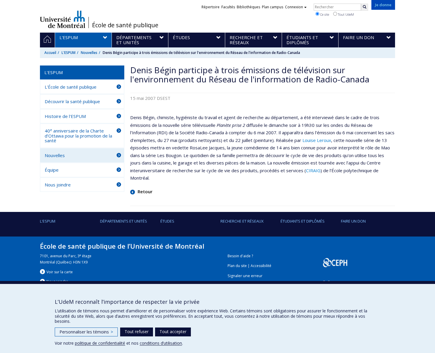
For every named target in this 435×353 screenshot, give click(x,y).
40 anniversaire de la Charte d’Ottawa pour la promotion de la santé (78, 135)
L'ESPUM (68, 52)
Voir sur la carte (59, 271)
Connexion (294, 6)
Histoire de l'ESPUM (65, 116)
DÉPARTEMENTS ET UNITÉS (123, 221)
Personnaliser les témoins (86, 332)
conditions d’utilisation (161, 343)
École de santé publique (125, 25)
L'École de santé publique (70, 87)
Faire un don (353, 221)
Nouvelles (89, 52)
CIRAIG (313, 170)
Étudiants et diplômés (303, 221)
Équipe (52, 170)
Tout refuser (137, 331)
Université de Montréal (62, 19)
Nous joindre (58, 185)
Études (167, 221)
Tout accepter (173, 331)
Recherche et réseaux (242, 221)
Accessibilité (261, 265)
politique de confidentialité (100, 343)
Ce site (324, 14)
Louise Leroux (316, 140)
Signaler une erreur (245, 275)
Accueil (50, 52)
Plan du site (237, 265)
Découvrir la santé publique (72, 101)
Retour (144, 191)
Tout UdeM (345, 14)
